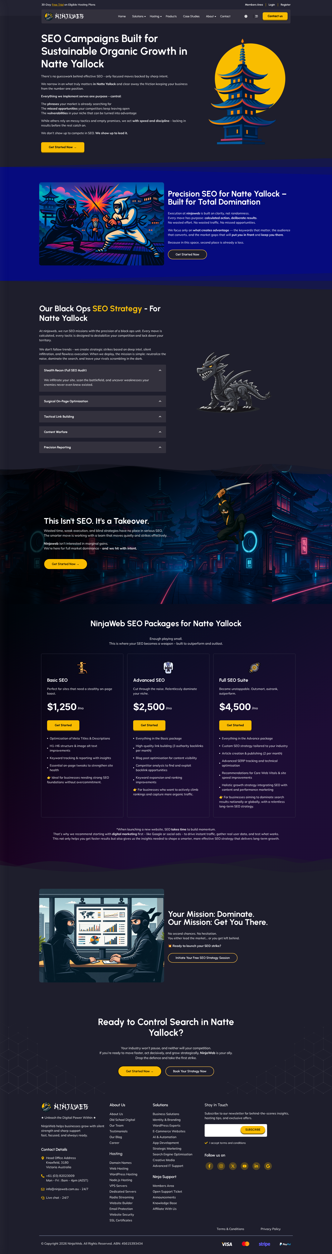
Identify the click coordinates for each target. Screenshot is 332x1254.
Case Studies (191, 16)
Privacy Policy (271, 1229)
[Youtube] (244, 1166)
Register (285, 4)
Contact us (275, 16)
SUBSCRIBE (252, 1129)
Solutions (137, 16)
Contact (225, 16)
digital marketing (124, 834)
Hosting (154, 16)
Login (272, 4)
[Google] (268, 1166)
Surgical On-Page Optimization (66, 401)
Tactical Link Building (59, 416)
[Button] (246, 16)
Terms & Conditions (230, 1229)
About (210, 16)
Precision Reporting (57, 447)
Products (171, 16)
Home (122, 16)
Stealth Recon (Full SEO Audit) (65, 370)
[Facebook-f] (209, 1166)
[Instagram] (221, 1166)
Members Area (254, 4)
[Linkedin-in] (256, 1166)
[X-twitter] (233, 1166)
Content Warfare (55, 432)
